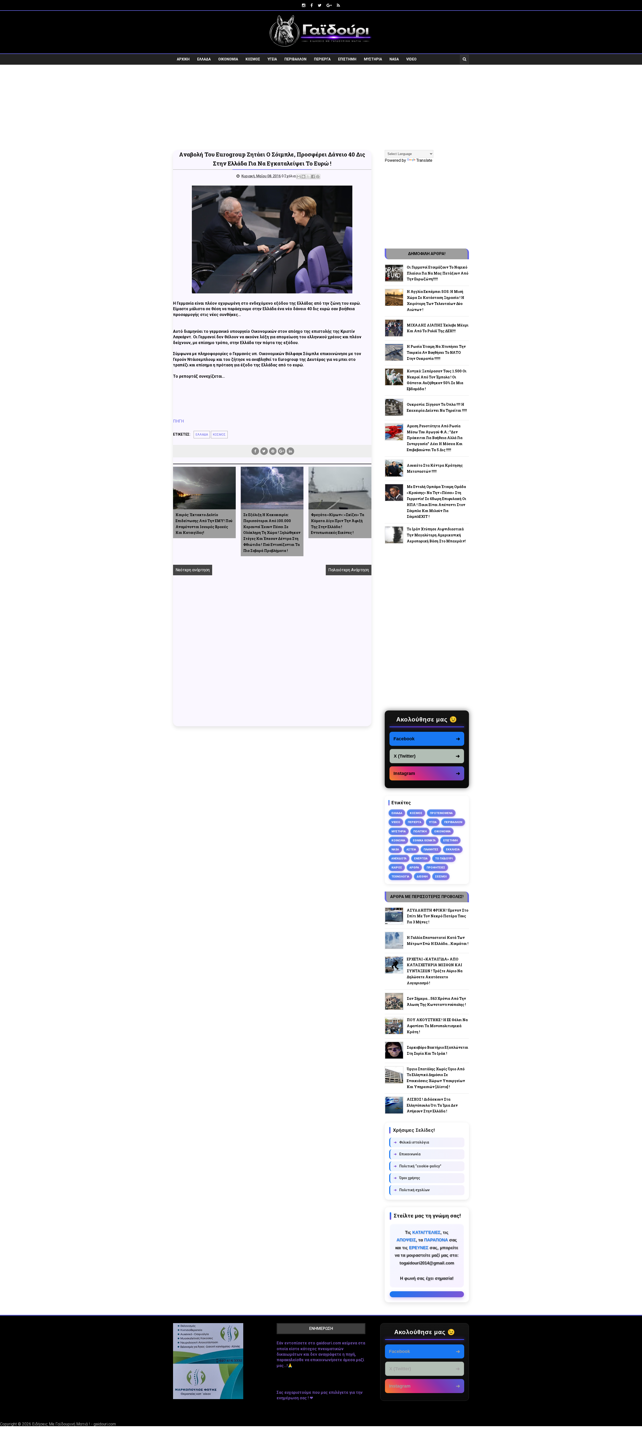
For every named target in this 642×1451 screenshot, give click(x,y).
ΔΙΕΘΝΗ (422, 876)
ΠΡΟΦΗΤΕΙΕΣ (436, 867)
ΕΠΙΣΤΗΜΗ (347, 59)
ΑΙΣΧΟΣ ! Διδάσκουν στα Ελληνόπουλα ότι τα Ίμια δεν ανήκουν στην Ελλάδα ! (432, 1105)
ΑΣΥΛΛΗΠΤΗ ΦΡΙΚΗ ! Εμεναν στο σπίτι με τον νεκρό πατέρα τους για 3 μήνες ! (437, 916)
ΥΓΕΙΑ (272, 59)
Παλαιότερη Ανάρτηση (348, 570)
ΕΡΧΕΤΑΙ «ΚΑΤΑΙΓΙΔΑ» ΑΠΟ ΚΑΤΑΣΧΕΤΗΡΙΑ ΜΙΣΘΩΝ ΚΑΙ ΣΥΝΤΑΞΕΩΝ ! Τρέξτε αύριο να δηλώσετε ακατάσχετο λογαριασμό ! (434, 971)
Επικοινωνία (407, 1154)
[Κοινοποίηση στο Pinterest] (317, 176)
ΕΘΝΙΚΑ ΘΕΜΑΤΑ (424, 840)
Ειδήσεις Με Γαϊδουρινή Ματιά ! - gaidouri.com (74, 1424)
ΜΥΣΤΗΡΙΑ (373, 59)
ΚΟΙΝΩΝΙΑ (398, 840)
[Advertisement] (321, 107)
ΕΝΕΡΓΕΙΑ (421, 858)
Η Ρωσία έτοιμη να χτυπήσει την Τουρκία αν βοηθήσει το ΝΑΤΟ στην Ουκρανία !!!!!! (436, 352)
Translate (424, 160)
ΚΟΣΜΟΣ (253, 59)
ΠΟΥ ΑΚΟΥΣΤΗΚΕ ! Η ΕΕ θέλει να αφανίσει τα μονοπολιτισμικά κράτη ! (437, 1025)
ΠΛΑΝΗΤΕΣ (431, 849)
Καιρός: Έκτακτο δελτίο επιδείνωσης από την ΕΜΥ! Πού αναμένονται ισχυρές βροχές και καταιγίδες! (204, 523)
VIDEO (411, 59)
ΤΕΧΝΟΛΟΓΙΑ (400, 876)
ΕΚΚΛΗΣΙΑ (453, 849)
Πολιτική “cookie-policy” (417, 1166)
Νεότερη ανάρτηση (193, 570)
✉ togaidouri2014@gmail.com (427, 1294)
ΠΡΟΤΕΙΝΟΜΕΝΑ (441, 813)
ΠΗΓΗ (178, 421)
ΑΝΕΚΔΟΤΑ (399, 858)
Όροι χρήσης (407, 1178)
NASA (394, 59)
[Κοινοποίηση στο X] (308, 176)
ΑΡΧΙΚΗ (183, 59)
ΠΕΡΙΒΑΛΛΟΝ (295, 59)
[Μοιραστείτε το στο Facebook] (312, 176)
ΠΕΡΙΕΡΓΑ (322, 59)
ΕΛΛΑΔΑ (204, 59)
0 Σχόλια (289, 176)
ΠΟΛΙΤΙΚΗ (420, 831)
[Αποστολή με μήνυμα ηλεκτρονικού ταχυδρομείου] (298, 176)
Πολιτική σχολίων (412, 1190)
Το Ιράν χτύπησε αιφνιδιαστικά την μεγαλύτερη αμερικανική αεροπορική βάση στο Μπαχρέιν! (436, 535)
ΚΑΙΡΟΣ (396, 867)
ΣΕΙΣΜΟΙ (441, 876)
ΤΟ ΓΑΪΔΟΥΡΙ (444, 858)
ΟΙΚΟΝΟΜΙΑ (228, 59)
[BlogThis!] (303, 176)
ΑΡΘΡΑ (414, 867)
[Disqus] (272, 656)
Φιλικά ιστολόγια (411, 1142)
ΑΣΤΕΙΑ (411, 849)
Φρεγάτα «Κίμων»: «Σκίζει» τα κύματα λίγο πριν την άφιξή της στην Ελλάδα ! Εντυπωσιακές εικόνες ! (337, 523)
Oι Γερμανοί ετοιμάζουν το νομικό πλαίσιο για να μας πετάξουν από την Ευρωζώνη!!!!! (437, 273)
